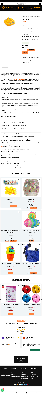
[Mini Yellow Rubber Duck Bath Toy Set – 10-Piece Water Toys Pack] (10, 187)
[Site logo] (21, 3)
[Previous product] (23, 14)
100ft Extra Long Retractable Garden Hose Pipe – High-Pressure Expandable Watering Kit (31, 264)
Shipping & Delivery (24, 378)
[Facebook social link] (26, 62)
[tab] (5, 68)
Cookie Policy (23, 372)
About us (12, 370)
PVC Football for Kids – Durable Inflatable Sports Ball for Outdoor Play (10, 305)
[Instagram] (21, 361)
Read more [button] (4, 347)
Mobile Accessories (34, 376)
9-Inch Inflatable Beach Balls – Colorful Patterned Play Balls (31, 231)
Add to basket (31, 49)
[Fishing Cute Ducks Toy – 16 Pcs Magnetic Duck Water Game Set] (10, 220)
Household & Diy (34, 374)
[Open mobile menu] (2, 4)
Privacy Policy (23, 374)
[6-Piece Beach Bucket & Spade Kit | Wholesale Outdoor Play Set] (10, 252)
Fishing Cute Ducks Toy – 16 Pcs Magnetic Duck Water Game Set (10, 231)
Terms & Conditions (24, 376)
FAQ (11, 372)
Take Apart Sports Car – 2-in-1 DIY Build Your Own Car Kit (31, 305)
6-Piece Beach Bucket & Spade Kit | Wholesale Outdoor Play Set (10, 264)
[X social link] (28, 62)
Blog (32, 378)
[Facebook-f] (19, 361)
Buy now (25, 52)
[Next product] (26, 14)
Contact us (12, 374)
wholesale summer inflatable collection (10, 96)
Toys (32, 370)
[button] (13, 206)
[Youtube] (23, 361)
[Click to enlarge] (4, 28)
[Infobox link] (6, 371)
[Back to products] (25, 14)
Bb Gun (32, 372)
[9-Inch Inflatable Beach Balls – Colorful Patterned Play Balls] (31, 220)
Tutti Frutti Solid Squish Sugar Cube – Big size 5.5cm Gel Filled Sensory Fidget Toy (31, 198)
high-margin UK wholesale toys (18, 79)
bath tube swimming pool (29, 143)
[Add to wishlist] (19, 179)
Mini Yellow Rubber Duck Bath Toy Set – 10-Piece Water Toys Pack (10, 198)
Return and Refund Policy (15, 376)
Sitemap (22, 370)
